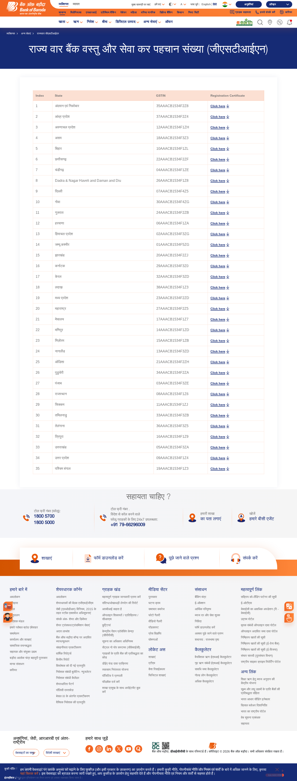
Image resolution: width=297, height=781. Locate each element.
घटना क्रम (154, 603)
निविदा (198, 621)
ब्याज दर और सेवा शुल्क (207, 615)
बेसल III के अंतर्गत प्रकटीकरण (73, 696)
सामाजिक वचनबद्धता (21, 645)
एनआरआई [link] (91, 12)
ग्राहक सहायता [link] (243, 12)
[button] (260, 22)
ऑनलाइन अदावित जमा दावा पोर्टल (259, 631)
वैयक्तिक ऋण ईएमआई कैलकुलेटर (213, 657)
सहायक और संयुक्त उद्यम (23, 651)
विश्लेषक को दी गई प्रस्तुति (70, 665)
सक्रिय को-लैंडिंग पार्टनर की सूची (259, 597)
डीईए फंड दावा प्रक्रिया (115, 663)
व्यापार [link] (76, 4)
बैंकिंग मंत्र (200, 597)
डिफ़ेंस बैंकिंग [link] (166, 12)
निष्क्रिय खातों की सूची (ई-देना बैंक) (260, 643)
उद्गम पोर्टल (247, 619)
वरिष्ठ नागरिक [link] (148, 12)
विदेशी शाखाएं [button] (53, 752)
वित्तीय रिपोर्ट (62, 659)
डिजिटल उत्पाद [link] (126, 22)
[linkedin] (109, 749)
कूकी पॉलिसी (10, 768)
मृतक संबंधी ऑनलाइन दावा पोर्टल (259, 625)
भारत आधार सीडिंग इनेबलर (255, 699)
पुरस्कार (152, 597)
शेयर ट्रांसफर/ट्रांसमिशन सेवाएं (73, 625)
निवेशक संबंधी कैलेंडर (67, 678)
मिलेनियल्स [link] (76, 12)
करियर (13, 670)
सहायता (245, 723)
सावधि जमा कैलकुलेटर (207, 669)
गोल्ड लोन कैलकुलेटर (206, 675)
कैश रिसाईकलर (156, 669)
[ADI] (8, 618)
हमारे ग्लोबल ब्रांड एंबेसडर (24, 627)
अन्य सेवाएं (26, 33)
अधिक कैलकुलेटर (204, 681)
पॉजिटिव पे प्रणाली (112, 675)
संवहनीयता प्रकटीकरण (68, 647)
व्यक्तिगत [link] (63, 4)
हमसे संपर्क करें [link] (267, 12)
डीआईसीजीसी (177, 751)
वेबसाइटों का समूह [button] (25, 752)
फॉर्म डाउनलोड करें (205, 627)
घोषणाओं (153, 639)
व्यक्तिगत (11, 33)
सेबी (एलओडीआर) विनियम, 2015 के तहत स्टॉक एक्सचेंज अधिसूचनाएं (76, 611)
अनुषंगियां (248, 4)
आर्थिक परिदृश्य (203, 609)
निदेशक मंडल (17, 621)
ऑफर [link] (169, 22)
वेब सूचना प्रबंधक (250, 717)
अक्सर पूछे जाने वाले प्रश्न (209, 633)
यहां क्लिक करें (29, 773)
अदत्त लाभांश (63, 631)
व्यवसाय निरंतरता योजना (115, 669)
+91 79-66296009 (128, 525)
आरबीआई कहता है (112, 609)
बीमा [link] (105, 22)
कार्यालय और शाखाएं (20, 639)
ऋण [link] (76, 22)
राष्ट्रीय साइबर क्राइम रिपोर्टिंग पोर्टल (260, 661)
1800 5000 (44, 523)
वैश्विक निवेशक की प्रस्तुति (70, 702)
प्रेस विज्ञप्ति (154, 633)
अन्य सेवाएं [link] (150, 22)
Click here (217, 106)
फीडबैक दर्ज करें (111, 681)
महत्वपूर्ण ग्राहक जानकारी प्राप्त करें (121, 597)
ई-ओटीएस (246, 603)
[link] (244, 22)
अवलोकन (15, 597)
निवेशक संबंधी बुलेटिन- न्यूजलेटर (73, 671)
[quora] (138, 749)
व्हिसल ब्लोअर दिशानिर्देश (254, 705)
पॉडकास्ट (153, 627)
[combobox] (288, 606)
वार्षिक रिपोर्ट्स (63, 653)
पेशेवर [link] (123, 12)
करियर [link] (288, 12)
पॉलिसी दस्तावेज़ (64, 690)
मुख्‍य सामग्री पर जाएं (141, 4)
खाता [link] (62, 22)
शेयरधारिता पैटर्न (65, 684)
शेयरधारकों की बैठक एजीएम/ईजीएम (74, 603)
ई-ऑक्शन (200, 603)
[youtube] (128, 749)
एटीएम (151, 663)
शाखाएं (151, 657)
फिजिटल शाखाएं (157, 675)
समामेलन (14, 633)
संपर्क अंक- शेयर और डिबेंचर (71, 619)
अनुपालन (15, 615)
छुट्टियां (106, 625)
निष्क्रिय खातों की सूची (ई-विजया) (259, 649)
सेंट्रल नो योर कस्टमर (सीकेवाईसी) (121, 647)
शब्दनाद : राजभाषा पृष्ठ (207, 639)
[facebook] (89, 749)
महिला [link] (134, 12)
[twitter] (119, 749)
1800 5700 (44, 517)
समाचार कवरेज (156, 609)
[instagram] (99, 749)
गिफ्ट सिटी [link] (193, 12)
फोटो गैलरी (154, 615)
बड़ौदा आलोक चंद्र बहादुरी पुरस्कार (28, 658)
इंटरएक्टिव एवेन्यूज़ (12, 777)
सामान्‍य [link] (62, 12)
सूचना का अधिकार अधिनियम (117, 641)
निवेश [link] (90, 22)
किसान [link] (180, 12)
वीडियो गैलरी (155, 621)
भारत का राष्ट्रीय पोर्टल (253, 711)
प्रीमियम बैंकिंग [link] (108, 12)
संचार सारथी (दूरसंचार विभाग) (257, 655)
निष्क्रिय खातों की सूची (253, 637)
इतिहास (14, 603)
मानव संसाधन (17, 664)
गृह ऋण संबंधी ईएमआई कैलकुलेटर (213, 663)
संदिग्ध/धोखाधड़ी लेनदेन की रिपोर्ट (120, 603)
